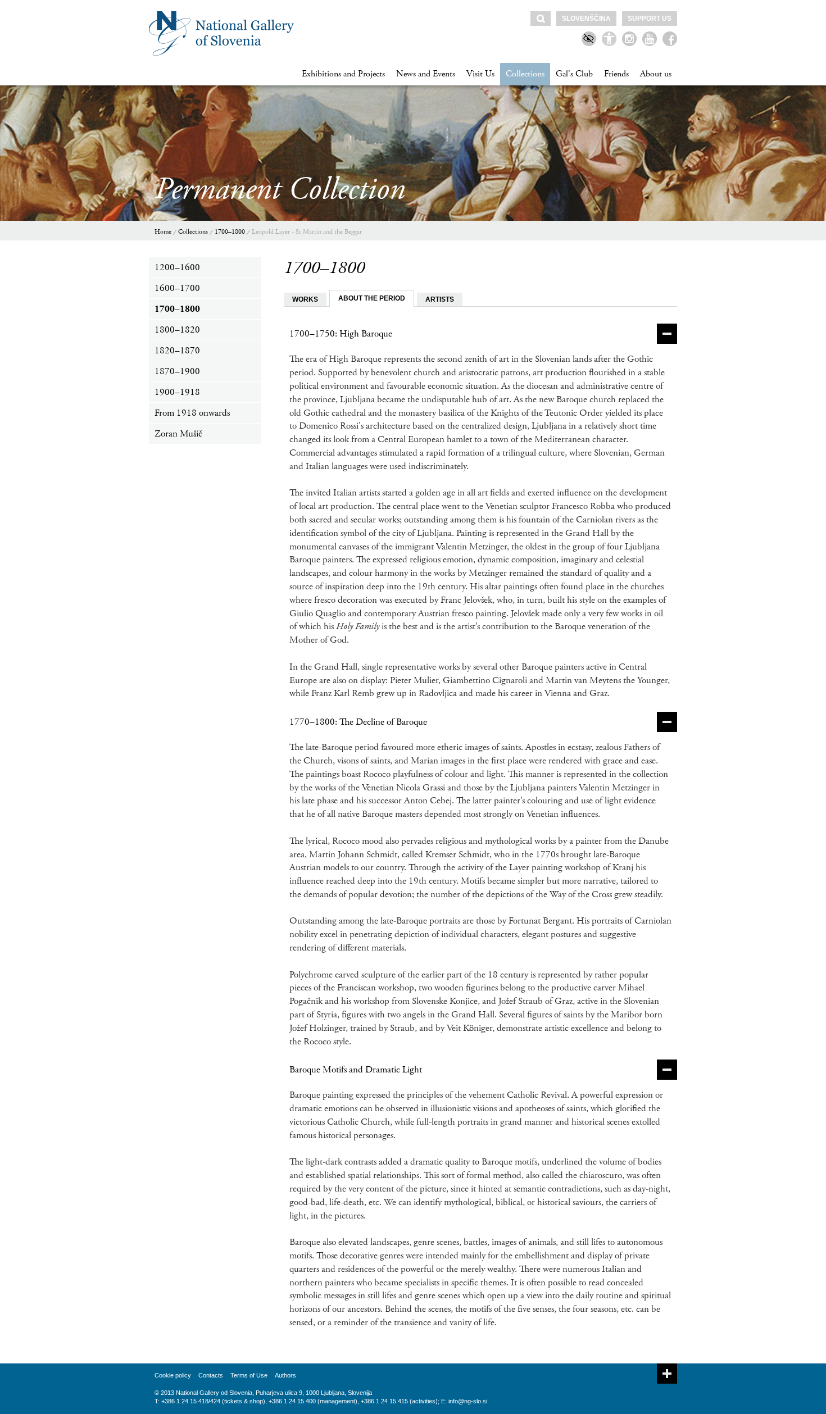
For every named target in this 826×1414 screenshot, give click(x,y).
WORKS (305, 299)
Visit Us (480, 74)
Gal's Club (574, 74)
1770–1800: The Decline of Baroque (358, 722)
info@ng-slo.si (467, 1401)
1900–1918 (177, 392)
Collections (525, 74)
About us (655, 74)
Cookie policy (173, 1375)
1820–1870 (177, 350)
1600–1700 (177, 288)
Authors (285, 1375)
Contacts (210, 1375)
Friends (616, 74)
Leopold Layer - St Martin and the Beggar (307, 232)
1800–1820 (177, 330)
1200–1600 (177, 267)
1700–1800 (230, 232)
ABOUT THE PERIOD (371, 298)
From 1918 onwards (192, 413)
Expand (667, 1373)
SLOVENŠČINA (586, 18)
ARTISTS (439, 299)
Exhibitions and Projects (343, 74)
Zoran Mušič (178, 434)
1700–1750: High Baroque (340, 334)
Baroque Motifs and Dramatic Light (355, 1069)
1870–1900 (177, 371)
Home (163, 232)
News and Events (425, 74)
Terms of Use (248, 1375)
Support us (649, 18)
